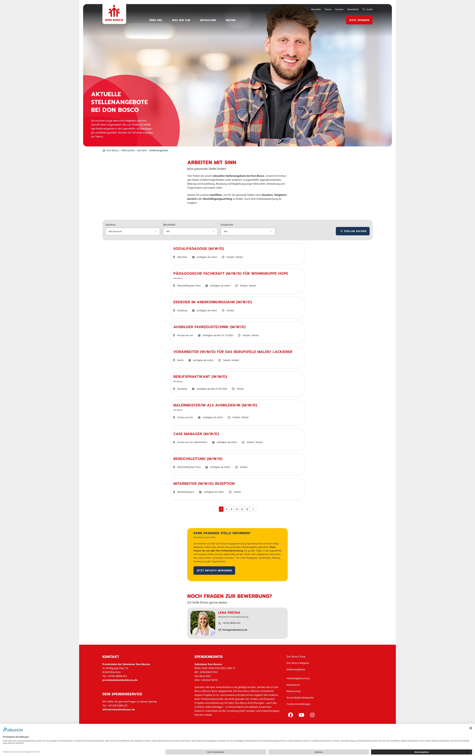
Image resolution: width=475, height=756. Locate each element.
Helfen (231, 20)
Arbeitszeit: (227, 224)
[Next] (253, 509)
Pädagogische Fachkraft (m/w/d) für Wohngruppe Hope (230, 273)
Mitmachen (208, 20)
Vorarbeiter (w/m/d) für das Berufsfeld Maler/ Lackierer (232, 351)
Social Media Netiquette (300, 697)
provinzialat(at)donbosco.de (120, 680)
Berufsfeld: (169, 224)
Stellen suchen (354, 231)
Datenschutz (293, 691)
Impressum (293, 684)
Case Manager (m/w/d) (196, 434)
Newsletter (353, 9)
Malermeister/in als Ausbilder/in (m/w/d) (215, 405)
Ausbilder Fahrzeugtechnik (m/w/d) (209, 327)
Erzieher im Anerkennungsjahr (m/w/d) (212, 302)
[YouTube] (301, 715)
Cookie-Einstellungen (298, 704)
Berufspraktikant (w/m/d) (200, 376)
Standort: (110, 224)
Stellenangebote (295, 669)
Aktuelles (316, 9)
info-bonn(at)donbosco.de (118, 709)
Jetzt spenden (359, 20)
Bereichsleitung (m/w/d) (198, 458)
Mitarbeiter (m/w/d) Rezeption (204, 483)
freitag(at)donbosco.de (234, 629)
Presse (328, 9)
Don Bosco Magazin (297, 663)
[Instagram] (311, 715)
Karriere (339, 9)
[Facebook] (290, 715)
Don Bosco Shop (295, 656)
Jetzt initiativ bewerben (214, 570)
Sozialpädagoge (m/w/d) (198, 248)
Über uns (155, 20)
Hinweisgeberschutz (298, 678)
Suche (369, 9)
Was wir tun (181, 20)
